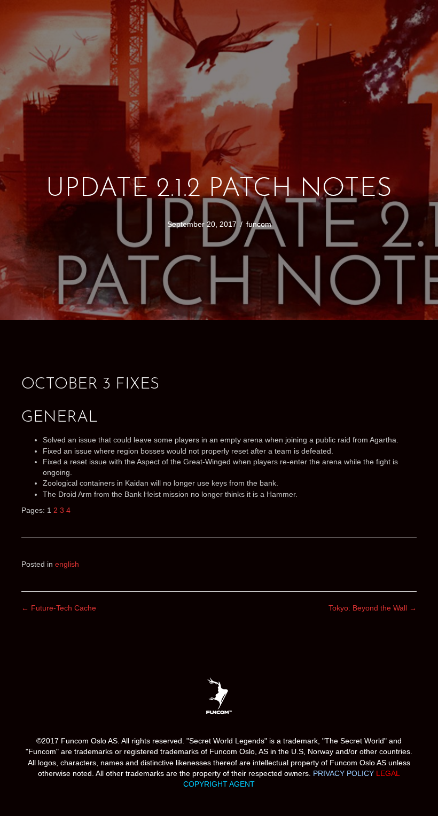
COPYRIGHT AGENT (219, 784)
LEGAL (388, 773)
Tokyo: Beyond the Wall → (372, 608)
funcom (258, 224)
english (67, 564)
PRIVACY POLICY (343, 773)
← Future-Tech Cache (58, 608)
